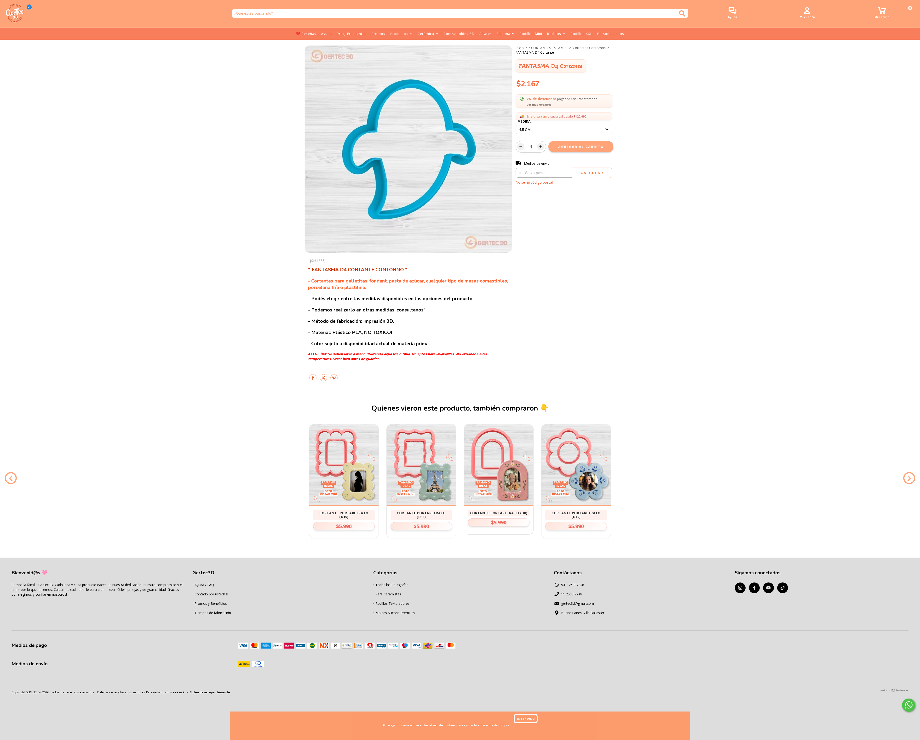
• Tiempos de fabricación (211, 612)
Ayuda (326, 33)
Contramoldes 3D (459, 33)
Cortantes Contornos (589, 47)
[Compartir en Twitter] (324, 379)
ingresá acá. (176, 692)
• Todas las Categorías (390, 584)
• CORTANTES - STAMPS (548, 47)
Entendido (526, 718)
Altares (485, 33)
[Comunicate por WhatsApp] (908, 705)
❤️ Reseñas (306, 33)
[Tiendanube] (893, 691)
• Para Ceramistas (387, 594)
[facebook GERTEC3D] (754, 587)
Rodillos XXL (581, 33)
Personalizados (610, 33)
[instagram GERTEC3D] (740, 587)
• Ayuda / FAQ (203, 584)
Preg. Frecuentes (352, 33)
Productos (399, 33)
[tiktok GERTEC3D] (782, 587)
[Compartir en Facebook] (313, 379)
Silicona (503, 33)
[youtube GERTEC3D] (768, 587)
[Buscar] (682, 13)
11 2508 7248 (571, 594)
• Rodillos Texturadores (391, 603)
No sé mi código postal (534, 182)
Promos (378, 33)
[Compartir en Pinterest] (334, 379)
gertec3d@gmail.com (577, 603)
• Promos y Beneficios (209, 603)
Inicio (520, 47)
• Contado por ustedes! (210, 594)
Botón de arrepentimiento (210, 692)
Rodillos (554, 33)
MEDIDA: (525, 121)
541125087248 (572, 584)
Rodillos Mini (530, 33)
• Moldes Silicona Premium (394, 612)
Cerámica (426, 33)
